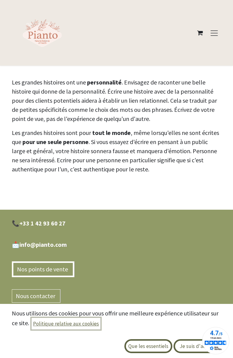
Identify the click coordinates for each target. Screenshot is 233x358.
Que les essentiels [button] (148, 346)
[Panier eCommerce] (200, 33)
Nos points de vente (43, 269)
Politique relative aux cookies (66, 323)
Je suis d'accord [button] (197, 346)
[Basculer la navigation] (214, 33)
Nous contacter (36, 296)
